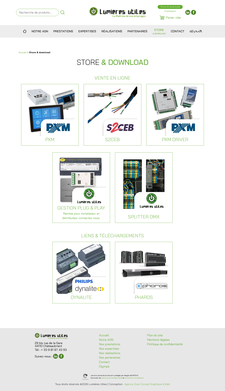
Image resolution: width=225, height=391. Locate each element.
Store (159, 31)
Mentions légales (158, 340)
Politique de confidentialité (165, 344)
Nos (109, 344)
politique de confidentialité (111, 378)
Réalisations (111, 31)
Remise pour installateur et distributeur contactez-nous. (81, 212)
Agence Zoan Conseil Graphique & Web (147, 384)
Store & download (170, 6)
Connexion (170, 11)
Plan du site (155, 335)
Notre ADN (40, 31)
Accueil (25, 31)
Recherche (62, 12)
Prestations (63, 31)
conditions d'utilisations (134, 378)
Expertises (87, 31)
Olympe (196, 31)
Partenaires (137, 31)
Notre (106, 340)
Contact (177, 31)
